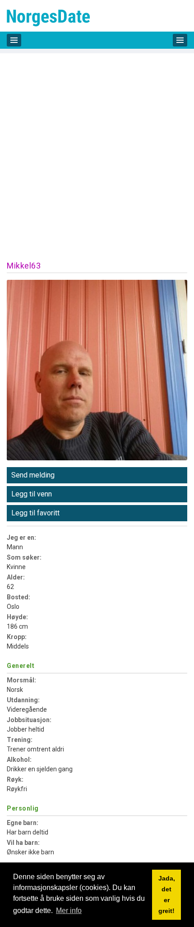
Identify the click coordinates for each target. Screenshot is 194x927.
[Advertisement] (97, 150)
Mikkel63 (24, 265)
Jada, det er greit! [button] (166, 894)
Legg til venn (31, 494)
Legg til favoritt (35, 513)
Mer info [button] (69, 910)
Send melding (33, 475)
